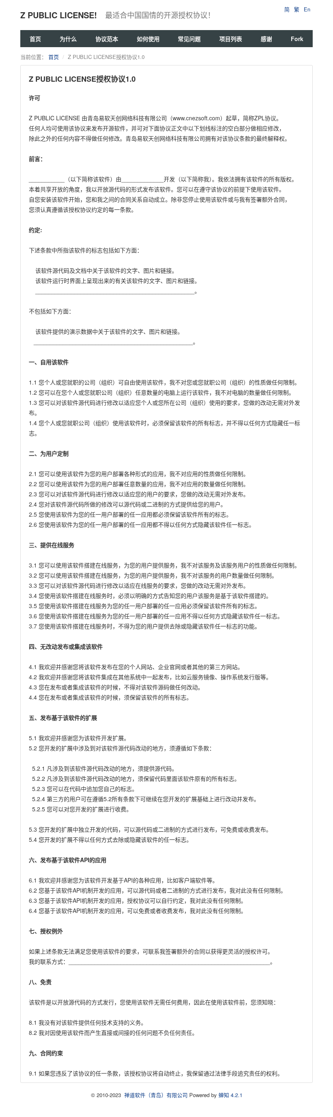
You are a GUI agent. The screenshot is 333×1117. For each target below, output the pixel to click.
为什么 (68, 39)
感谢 (266, 39)
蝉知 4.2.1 (230, 1095)
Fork (297, 39)
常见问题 (189, 39)
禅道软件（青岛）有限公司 (156, 1095)
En (307, 9)
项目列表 (230, 39)
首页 (35, 39)
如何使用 (148, 39)
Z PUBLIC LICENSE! (58, 15)
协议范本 (106, 39)
